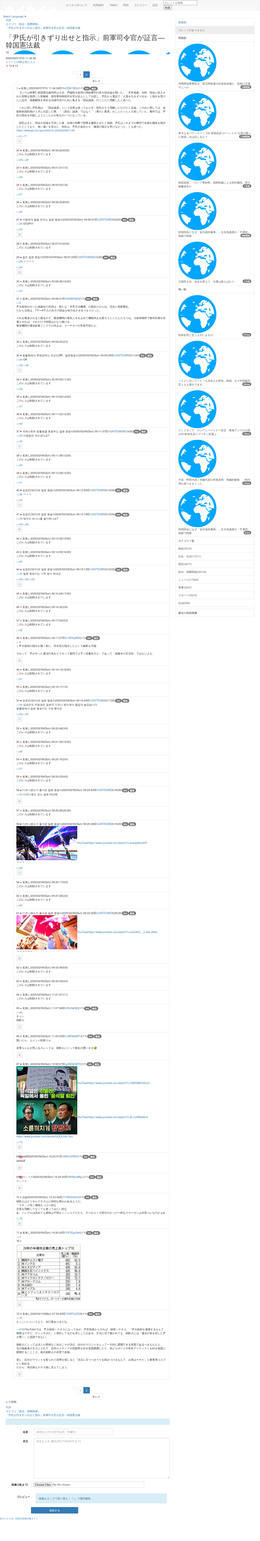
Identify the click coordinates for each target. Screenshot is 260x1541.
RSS (125, 5)
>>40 (19, 465)
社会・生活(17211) (189, 556)
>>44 (19, 561)
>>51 (19, 679)
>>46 (25, 524)
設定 (155, 5)
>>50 (25, 579)
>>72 (19, 1142)
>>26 (25, 160)
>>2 (18, 136)
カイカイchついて (76, 5)
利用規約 (98, 5)
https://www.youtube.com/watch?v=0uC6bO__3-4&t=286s (122, 932)
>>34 (19, 267)
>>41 (19, 482)
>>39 (19, 441)
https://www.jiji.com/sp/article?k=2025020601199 (45, 130)
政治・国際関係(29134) (192, 572)
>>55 (25, 714)
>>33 (19, 291)
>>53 (19, 714)
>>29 (19, 212)
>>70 (19, 1318)
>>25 (19, 160)
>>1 (18, 1237)
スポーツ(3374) (187, 595)
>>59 (19, 868)
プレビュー (23, 1497)
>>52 (19, 630)
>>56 (19, 751)
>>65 (32, 579)
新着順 (182, 22)
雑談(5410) (185, 548)
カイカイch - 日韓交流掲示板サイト (20, 1518)
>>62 (19, 905)
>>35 (19, 365)
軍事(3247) (185, 587)
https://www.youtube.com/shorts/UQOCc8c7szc (44, 1136)
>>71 (24, 136)
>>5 (18, 303)
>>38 (25, 365)
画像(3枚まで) (19, 1484)
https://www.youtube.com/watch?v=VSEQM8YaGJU (119, 1083)
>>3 (18, 642)
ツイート (11, 62)
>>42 (19, 423)
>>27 (19, 194)
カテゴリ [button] (139, 5)
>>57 (19, 768)
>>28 (19, 177)
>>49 (19, 579)
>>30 (19, 229)
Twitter (113, 5)
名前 (25, 1432)
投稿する (54, 1510)
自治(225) (184, 603)
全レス (96, 81)
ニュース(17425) (188, 579)
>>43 (19, 524)
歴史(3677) (185, 564)
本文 (25, 1441)
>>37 (19, 406)
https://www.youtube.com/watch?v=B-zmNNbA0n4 (118, 1117)
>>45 (19, 500)
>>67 (19, 1329)
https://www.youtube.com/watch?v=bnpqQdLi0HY (117, 843)
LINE (19, 62)
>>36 (19, 389)
